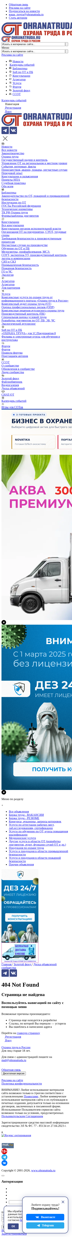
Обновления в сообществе (18, 368)
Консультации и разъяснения (19, 176)
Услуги (17, 83)
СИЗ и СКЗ (8, 261)
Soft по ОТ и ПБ (23, 72)
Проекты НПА (10, 179)
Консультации (21, 75)
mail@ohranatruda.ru (13, 1060)
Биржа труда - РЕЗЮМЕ (24, 818)
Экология (7, 274)
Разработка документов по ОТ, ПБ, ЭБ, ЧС (28, 320)
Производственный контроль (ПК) (23, 313)
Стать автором (18, 17)
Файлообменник (11, 381)
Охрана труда (9, 156)
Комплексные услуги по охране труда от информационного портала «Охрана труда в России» (34, 299)
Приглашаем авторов (14, 356)
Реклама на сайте (19, 7)
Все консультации (12, 225)
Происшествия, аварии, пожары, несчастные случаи (34, 169)
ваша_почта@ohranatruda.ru (26, 14)
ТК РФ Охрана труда (14, 212)
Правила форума (12, 352)
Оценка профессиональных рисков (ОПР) (27, 307)
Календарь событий (22, 64)
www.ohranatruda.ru (43, 1170)
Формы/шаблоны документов (20, 215)
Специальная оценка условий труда (24, 317)
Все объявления (19, 811)
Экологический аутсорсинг (18, 323)
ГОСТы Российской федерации (21, 205)
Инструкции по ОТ (13, 202)
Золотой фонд (21, 90)
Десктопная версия (13, 1073)
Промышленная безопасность (20, 265)
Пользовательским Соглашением (22, 1116)
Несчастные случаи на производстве (24, 245)
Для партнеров (10, 287)
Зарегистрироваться (14, 1233)
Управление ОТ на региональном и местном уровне (34, 163)
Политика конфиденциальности (21, 1083)
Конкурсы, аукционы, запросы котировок (35, 821)
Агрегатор (19, 79)
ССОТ (17, 94)
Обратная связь (18, 4)
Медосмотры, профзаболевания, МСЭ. (25, 251)
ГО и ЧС (6, 271)
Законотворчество (12, 153)
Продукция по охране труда (26, 847)
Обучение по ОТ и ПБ (15, 248)
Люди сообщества (12, 372)
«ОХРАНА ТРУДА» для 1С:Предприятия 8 (28, 333)
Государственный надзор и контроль (24, 159)
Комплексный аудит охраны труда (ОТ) (26, 303)
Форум (17, 86)
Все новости (9, 150)
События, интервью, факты (18, 166)
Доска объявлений (13, 388)
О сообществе (10, 365)
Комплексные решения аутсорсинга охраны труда (32, 310)
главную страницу (28, 1033)
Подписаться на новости (24, 11)
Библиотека (20, 68)
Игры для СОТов (12, 407)
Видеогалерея (10, 385)
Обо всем (7, 186)
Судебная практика (13, 183)
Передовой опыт (12, 173)
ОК (13, 1226)
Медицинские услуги (22, 838)
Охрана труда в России (15, 1047)
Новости (18, 61)
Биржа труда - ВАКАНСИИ (26, 814)
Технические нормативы (17, 209)
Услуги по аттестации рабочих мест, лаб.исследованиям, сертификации (31, 826)
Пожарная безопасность (16, 268)
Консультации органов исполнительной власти (31, 228)
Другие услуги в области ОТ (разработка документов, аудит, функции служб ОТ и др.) (37, 843)
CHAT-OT (7, 394)
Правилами (31, 1096)
